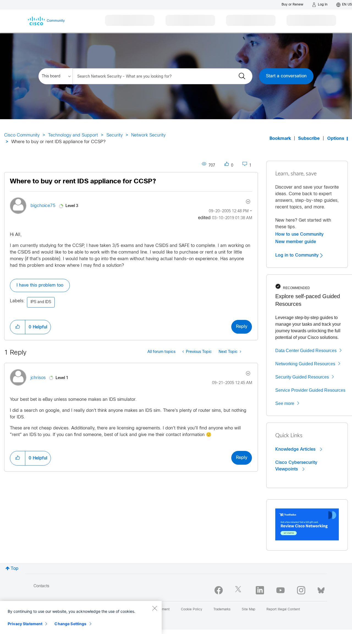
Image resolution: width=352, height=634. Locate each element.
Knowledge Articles (296, 449)
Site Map (248, 609)
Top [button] (14, 569)
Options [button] (335, 139)
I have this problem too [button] (39, 285)
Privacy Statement (25, 623)
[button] (17, 327)
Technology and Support (73, 135)
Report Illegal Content (283, 609)
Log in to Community (297, 255)
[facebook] (219, 590)
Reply (241, 327)
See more (284, 403)
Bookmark (280, 139)
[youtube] (280, 590)
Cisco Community (22, 135)
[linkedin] (260, 590)
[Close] (154, 608)
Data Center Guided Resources (306, 350)
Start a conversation (286, 76)
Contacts (41, 586)
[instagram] (301, 590)
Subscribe (309, 139)
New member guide (295, 242)
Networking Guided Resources (305, 363)
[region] (81, 617)
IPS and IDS (41, 302)
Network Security (148, 135)
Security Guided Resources (302, 377)
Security (114, 135)
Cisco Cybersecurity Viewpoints (296, 465)
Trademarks (221, 609)
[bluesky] (321, 589)
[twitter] (239, 590)
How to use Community (299, 234)
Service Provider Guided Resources (310, 390)
